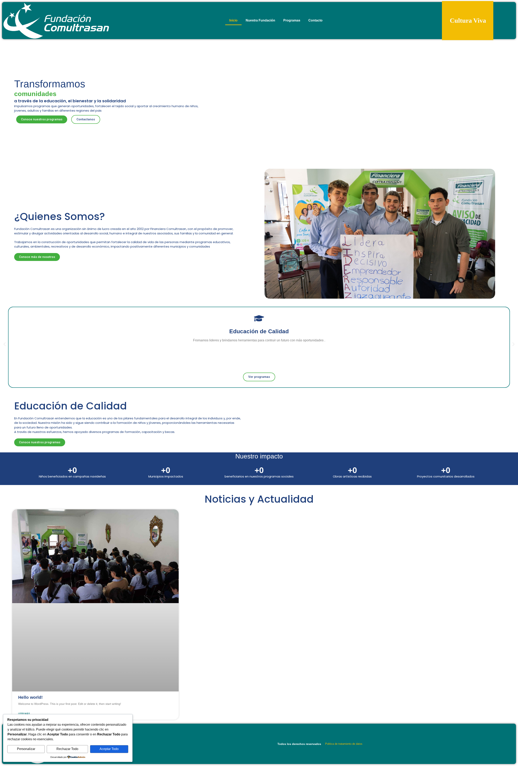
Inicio (233, 20)
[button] (4, 344)
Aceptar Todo (109, 749)
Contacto (315, 20)
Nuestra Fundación (260, 20)
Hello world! (30, 697)
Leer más (24, 713)
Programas (291, 20)
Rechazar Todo (67, 749)
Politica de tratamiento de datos (343, 743)
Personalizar (26, 749)
